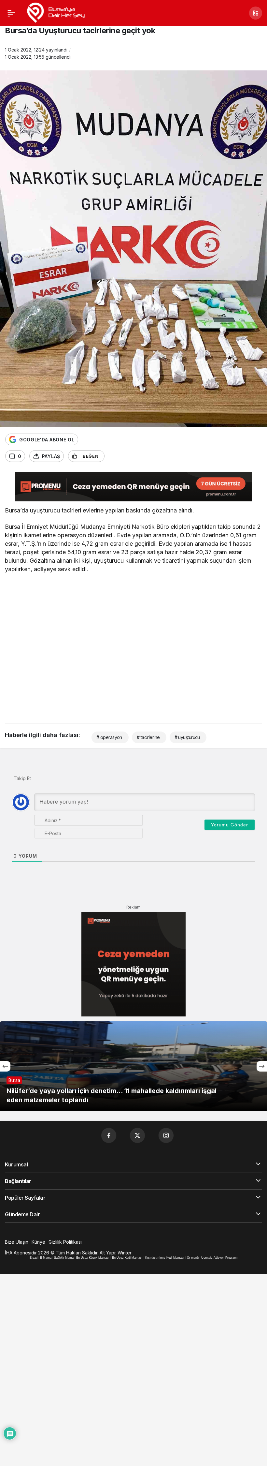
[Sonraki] (262, 1066)
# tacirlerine (148, 737)
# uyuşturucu (187, 737)
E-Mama (45, 1257)
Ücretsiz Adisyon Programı (219, 1257)
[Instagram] (166, 1135)
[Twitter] (137, 1135)
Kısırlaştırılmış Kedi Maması (164, 1257)
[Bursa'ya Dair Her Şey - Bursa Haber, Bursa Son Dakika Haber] (55, 12)
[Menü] (11, 13)
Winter (125, 1252)
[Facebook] (109, 1135)
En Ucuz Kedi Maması (127, 1257)
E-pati (33, 1257)
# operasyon (109, 737)
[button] (255, 13)
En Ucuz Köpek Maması (92, 1257)
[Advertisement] (133, 645)
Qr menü (193, 1257)
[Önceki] (5, 1066)
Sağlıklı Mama (64, 1257)
